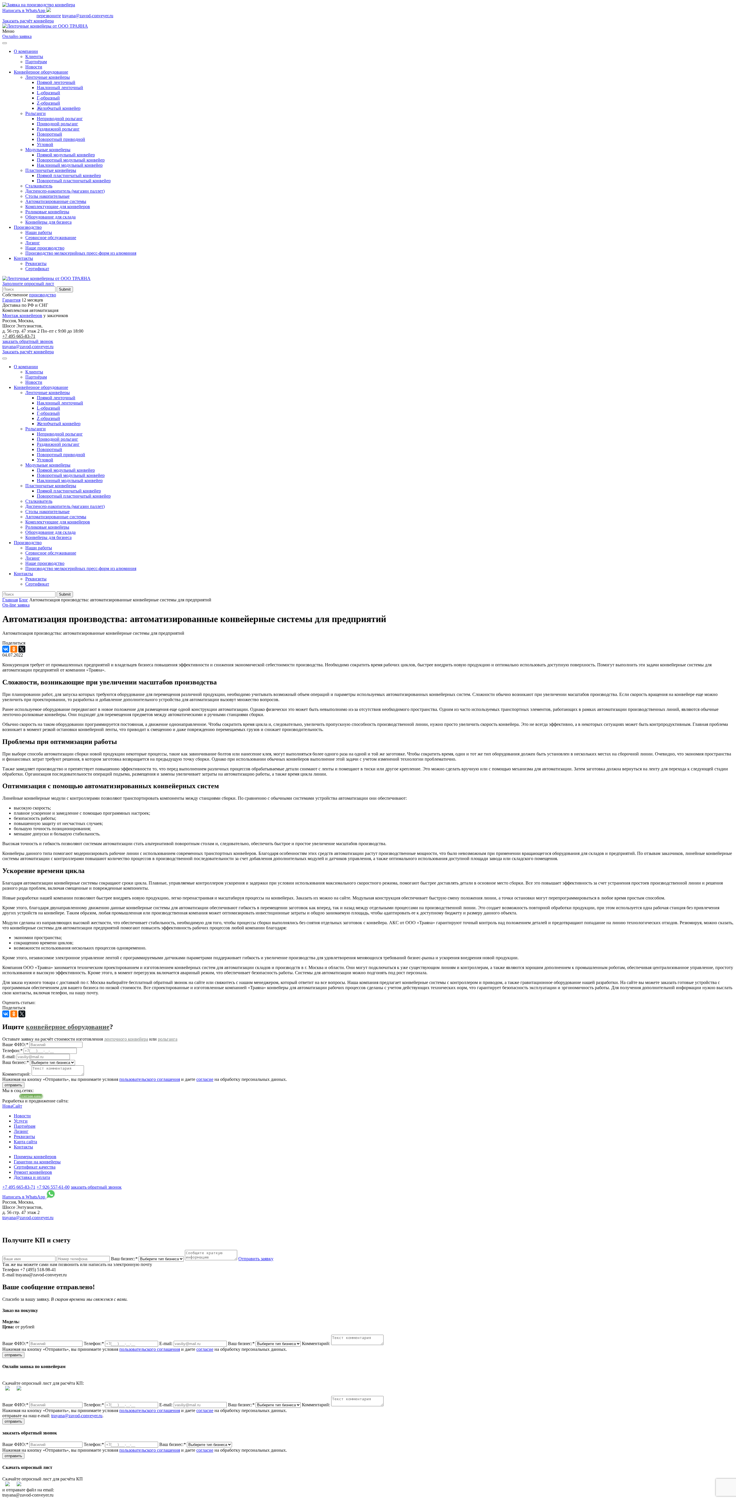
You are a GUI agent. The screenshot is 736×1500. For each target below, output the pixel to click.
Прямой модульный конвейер (66, 154)
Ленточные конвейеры (47, 77)
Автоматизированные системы (55, 201)
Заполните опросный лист (28, 283)
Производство (28, 227)
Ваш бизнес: (124, 1258)
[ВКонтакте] (5, 649)
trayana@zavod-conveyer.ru (87, 15)
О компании (26, 51)
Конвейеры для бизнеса (48, 222)
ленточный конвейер (252, 1222)
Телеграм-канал (31, 1096)
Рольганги (35, 113)
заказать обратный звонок (27, 341)
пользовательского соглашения (149, 1079)
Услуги (21, 1121)
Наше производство (44, 247)
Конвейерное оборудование (41, 72)
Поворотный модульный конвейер (71, 160)
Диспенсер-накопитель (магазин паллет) (65, 191)
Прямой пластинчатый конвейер (69, 175)
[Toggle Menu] (4, 43)
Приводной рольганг (57, 123)
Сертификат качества (34, 1167)
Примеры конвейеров (35, 1156)
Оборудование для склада (50, 216)
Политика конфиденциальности (181, 1222)
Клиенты (34, 56)
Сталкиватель (38, 185)
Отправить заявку (255, 1258)
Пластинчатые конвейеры (50, 170)
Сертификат (37, 268)
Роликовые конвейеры (47, 211)
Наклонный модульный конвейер (70, 165)
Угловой (45, 144)
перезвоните (49, 15)
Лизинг (32, 242)
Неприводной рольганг (60, 118)
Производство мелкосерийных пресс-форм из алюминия (80, 253)
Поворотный (49, 134)
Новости (33, 66)
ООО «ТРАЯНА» (24, 1222)
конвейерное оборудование (68, 1027)
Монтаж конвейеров (22, 315)
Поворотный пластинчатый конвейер (74, 180)
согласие (204, 1079)
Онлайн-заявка (17, 36)
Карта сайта (25, 1141)
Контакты (23, 258)
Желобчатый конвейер (58, 108)
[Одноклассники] (13, 649)
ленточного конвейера (126, 1039)
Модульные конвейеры (47, 149)
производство (42, 294)
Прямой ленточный (56, 82)
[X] (21, 649)
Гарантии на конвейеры (37, 1161)
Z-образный (48, 103)
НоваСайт (12, 1106)
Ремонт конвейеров (33, 1172)
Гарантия (11, 300)
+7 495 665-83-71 (18, 15)
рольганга (167, 1039)
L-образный (48, 92)
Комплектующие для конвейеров (57, 206)
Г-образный (48, 97)
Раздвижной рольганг (58, 128)
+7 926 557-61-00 (53, 1187)
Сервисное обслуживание (50, 237)
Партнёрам (36, 61)
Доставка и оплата (32, 1177)
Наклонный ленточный (60, 87)
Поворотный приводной (61, 139)
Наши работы (38, 232)
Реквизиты (36, 263)
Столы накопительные (47, 196)
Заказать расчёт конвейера (28, 20)
